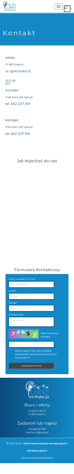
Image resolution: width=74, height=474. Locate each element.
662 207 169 (39, 428)
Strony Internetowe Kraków (37, 457)
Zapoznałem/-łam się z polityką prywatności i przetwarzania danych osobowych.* (36, 354)
